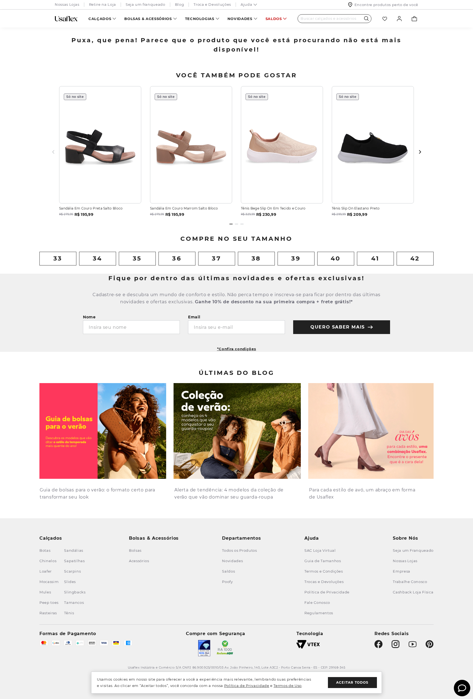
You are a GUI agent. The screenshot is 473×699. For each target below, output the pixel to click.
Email (194, 317)
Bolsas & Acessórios (148, 18)
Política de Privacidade (246, 685)
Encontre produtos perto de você (386, 4)
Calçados (99, 18)
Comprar (100, 192)
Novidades (239, 18)
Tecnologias (199, 18)
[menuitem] (102, 18)
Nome (89, 317)
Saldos (274, 18)
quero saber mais (337, 327)
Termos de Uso (287, 685)
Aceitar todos (352, 682)
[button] (236, 347)
